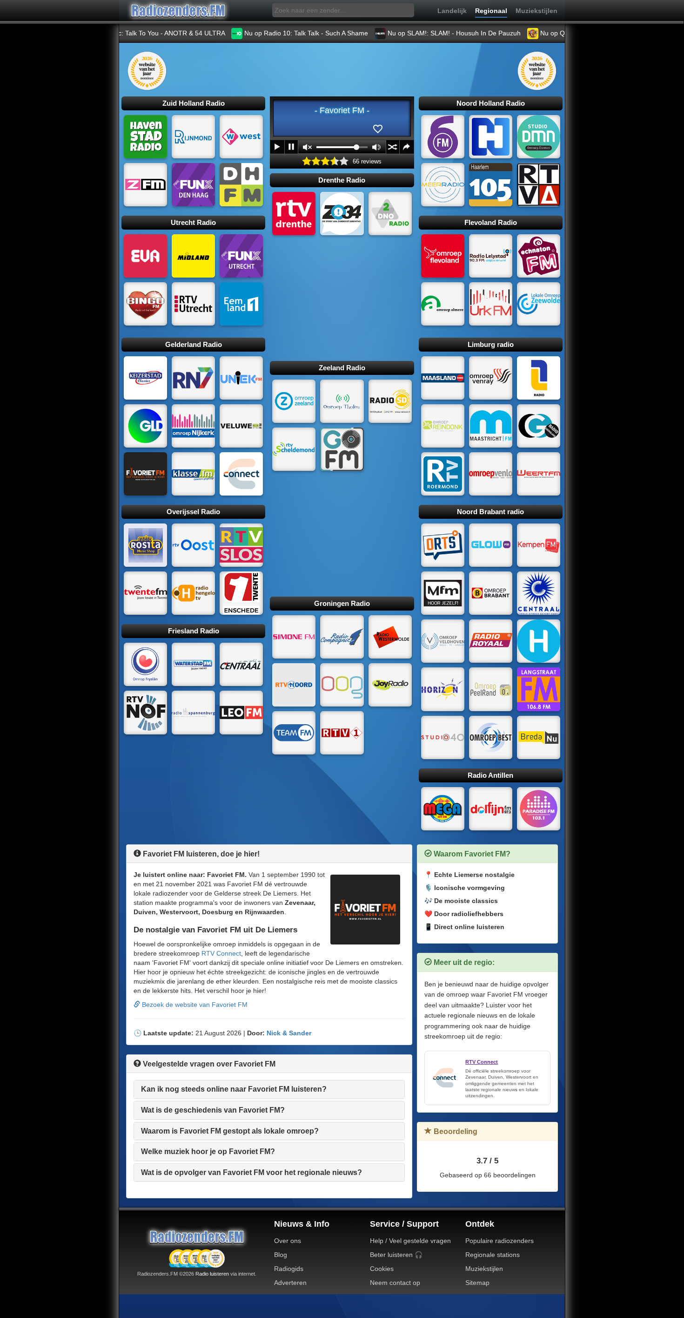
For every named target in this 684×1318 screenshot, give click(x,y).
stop (291, 147)
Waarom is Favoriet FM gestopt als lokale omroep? (230, 1131)
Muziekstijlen (536, 10)
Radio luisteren (212, 1274)
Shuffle (393, 147)
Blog (280, 1254)
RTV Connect (221, 953)
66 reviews (367, 161)
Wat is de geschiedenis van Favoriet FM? (213, 1110)
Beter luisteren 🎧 (396, 1254)
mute (307, 147)
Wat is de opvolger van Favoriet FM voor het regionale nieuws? (251, 1172)
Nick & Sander (289, 1033)
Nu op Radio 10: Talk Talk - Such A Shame (261, 33)
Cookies (382, 1268)
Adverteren (290, 1282)
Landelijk (452, 10)
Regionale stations (492, 1254)
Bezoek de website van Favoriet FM (194, 1004)
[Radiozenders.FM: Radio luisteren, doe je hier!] (196, 1236)
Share (407, 147)
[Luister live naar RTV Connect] (444, 1078)
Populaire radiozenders (499, 1240)
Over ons (287, 1240)
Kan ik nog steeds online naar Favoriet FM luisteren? (234, 1089)
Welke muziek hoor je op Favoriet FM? (208, 1151)
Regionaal (491, 10)
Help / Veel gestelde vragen (410, 1240)
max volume (376, 147)
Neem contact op (395, 1282)
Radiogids (288, 1268)
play (277, 147)
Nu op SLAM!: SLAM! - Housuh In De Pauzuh (409, 33)
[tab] (269, 1089)
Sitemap (477, 1282)
